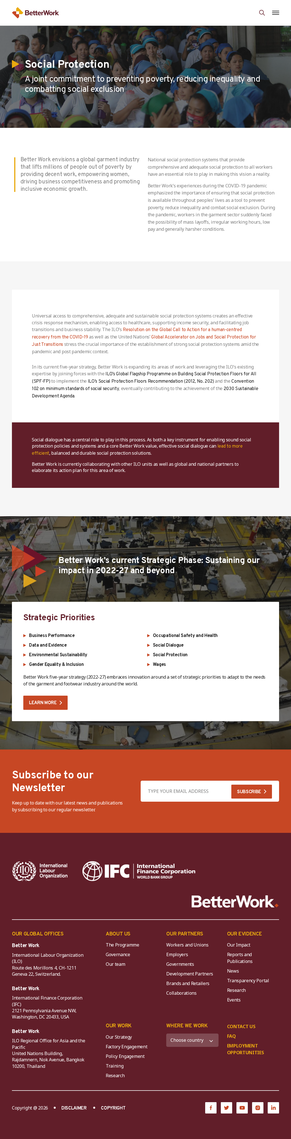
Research (236, 990)
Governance (118, 954)
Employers (177, 954)
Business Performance (52, 636)
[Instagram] (257, 1107)
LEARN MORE (43, 703)
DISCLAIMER (74, 1108)
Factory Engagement (126, 1046)
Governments (180, 964)
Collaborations (181, 993)
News (233, 971)
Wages (159, 665)
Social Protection (170, 655)
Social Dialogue (168, 645)
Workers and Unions (187, 945)
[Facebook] (211, 1107)
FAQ (231, 1036)
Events (234, 1000)
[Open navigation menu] (275, 12)
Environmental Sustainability (58, 655)
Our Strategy (119, 1037)
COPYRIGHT (113, 1108)
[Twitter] (226, 1107)
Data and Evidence (48, 645)
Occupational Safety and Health (185, 636)
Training (114, 1066)
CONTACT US (241, 1026)
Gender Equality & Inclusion (56, 665)
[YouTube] (242, 1107)
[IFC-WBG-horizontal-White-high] (138, 871)
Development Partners (189, 974)
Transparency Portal (248, 980)
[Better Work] (235, 901)
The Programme (122, 945)
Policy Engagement (126, 1056)
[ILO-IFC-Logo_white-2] (40, 871)
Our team (115, 964)
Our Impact (238, 945)
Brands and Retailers (187, 983)
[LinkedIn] (273, 1107)
